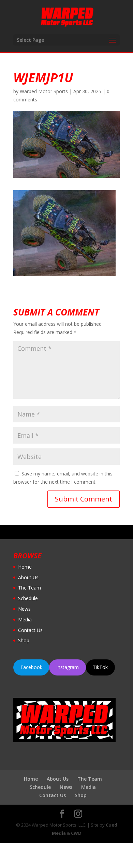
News (24, 609)
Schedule (28, 598)
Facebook (31, 667)
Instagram (67, 667)
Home (25, 566)
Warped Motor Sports (44, 91)
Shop (23, 640)
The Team (29, 587)
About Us (28, 577)
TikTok (100, 667)
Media (25, 619)
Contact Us (30, 630)
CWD (76, 833)
